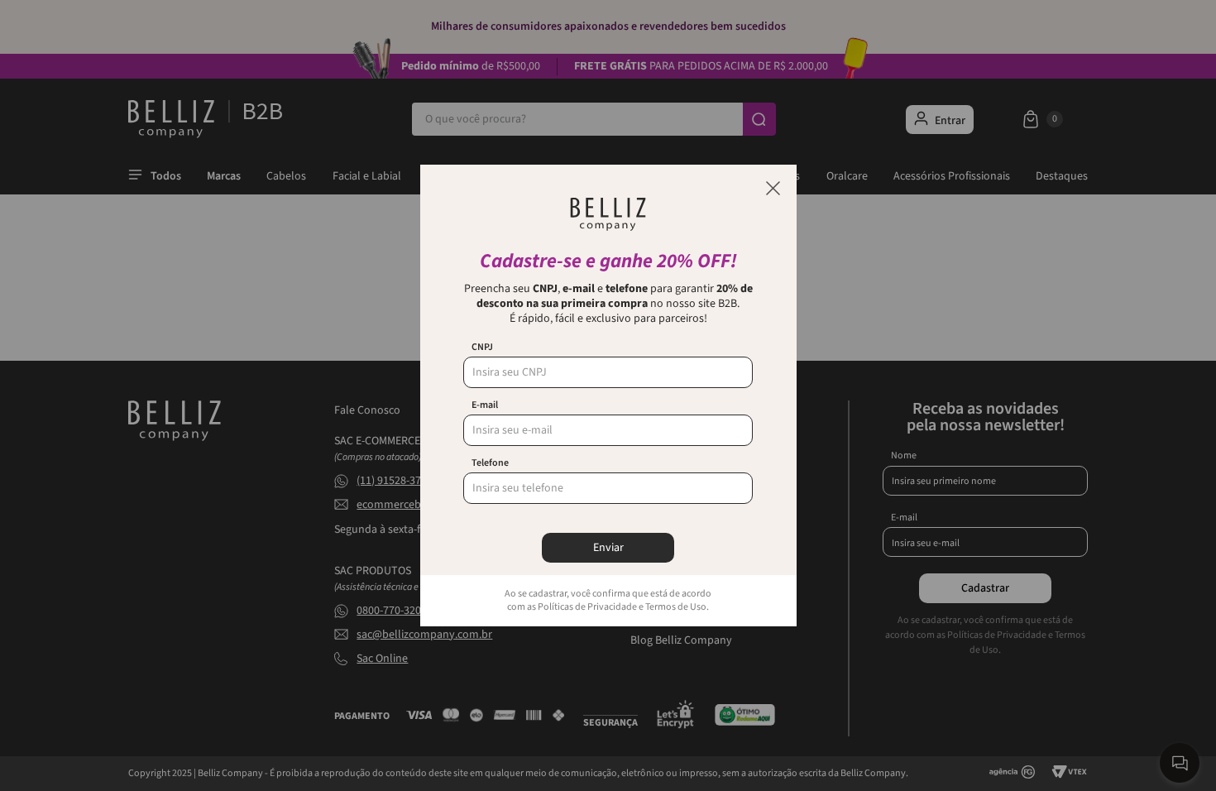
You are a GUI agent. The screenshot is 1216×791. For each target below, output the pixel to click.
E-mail (485, 405)
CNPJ (482, 347)
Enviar (608, 547)
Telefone (490, 463)
